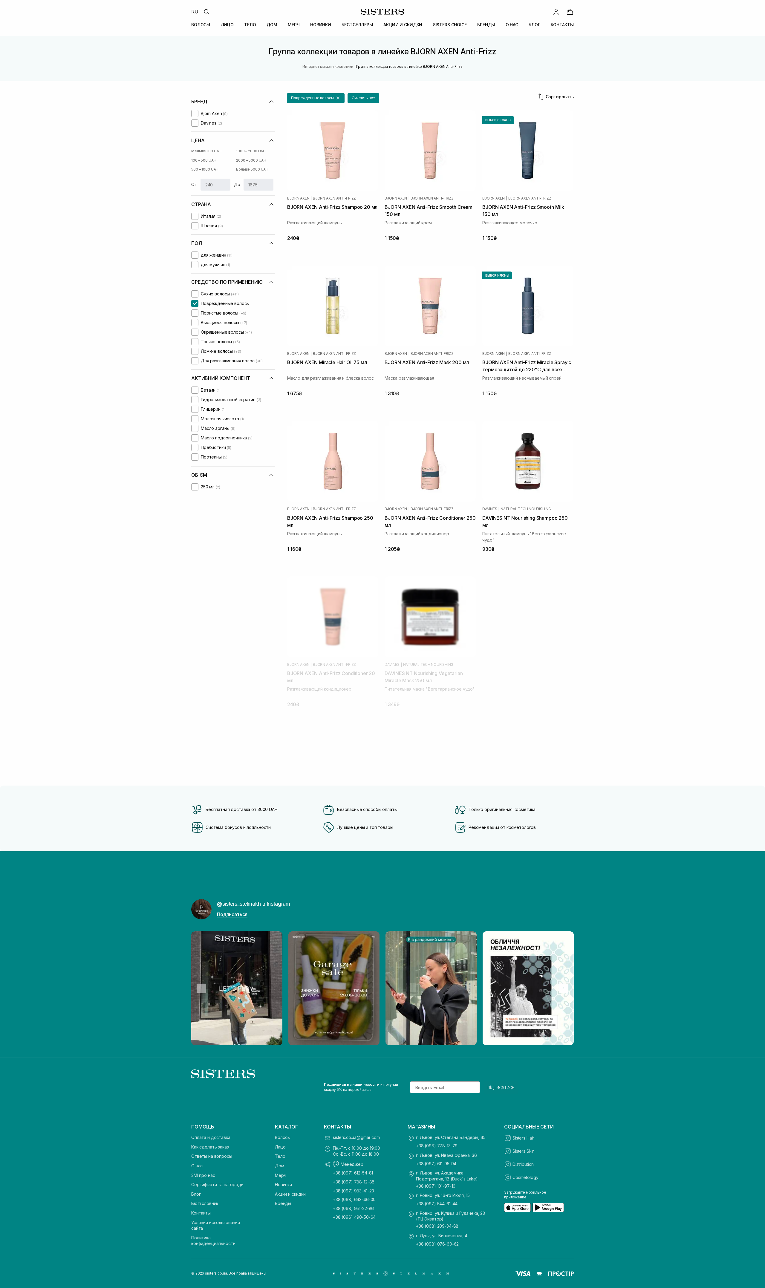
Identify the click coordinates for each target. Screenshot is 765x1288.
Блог (196, 1194)
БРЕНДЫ (486, 24)
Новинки (283, 1184)
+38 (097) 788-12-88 (353, 1181)
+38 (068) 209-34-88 (437, 1226)
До (237, 184)
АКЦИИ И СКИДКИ (402, 24)
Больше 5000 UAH (252, 169)
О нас (197, 1165)
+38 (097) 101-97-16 (435, 1186)
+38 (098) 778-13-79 (437, 1145)
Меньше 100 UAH (206, 151)
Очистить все (363, 98)
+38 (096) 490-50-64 (354, 1217)
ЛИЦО (227, 24)
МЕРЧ (293, 24)
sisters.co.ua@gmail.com (356, 1137)
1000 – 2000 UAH (251, 151)
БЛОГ (534, 24)
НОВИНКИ (320, 24)
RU (194, 12)
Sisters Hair (523, 1137)
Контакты (201, 1212)
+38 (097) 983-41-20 (353, 1190)
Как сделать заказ (210, 1146)
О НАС (512, 24)
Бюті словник (204, 1203)
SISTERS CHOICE (450, 24)
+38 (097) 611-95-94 (436, 1163)
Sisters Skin (523, 1151)
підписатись (501, 1087)
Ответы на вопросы (211, 1156)
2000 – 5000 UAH (251, 160)
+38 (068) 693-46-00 (354, 1199)
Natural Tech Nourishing (526, 509)
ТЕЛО (250, 24)
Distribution (523, 1164)
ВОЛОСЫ (200, 24)
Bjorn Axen (298, 198)
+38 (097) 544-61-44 (437, 1203)
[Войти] (556, 12)
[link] (570, 12)
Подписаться (232, 914)
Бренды (283, 1203)
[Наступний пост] (563, 988)
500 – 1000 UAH (204, 169)
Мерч (280, 1175)
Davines (489, 509)
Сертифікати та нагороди (217, 1184)
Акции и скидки (290, 1194)
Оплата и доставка (210, 1137)
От (194, 184)
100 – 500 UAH (203, 160)
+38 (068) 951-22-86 (353, 1208)
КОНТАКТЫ (562, 24)
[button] (316, 98)
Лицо (280, 1146)
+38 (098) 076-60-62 (437, 1243)
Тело (280, 1156)
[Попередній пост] (201, 988)
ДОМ (272, 24)
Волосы (282, 1137)
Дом (279, 1165)
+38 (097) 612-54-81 (353, 1172)
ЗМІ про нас (203, 1175)
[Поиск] (206, 12)
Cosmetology (525, 1177)
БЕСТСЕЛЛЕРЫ (357, 24)
